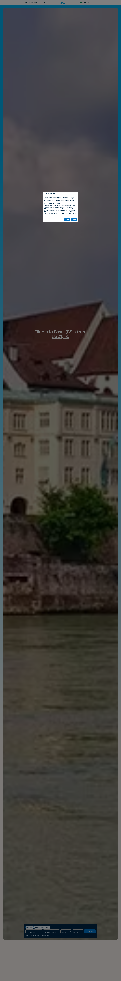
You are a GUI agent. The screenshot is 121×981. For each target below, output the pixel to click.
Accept (74, 219)
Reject (67, 219)
